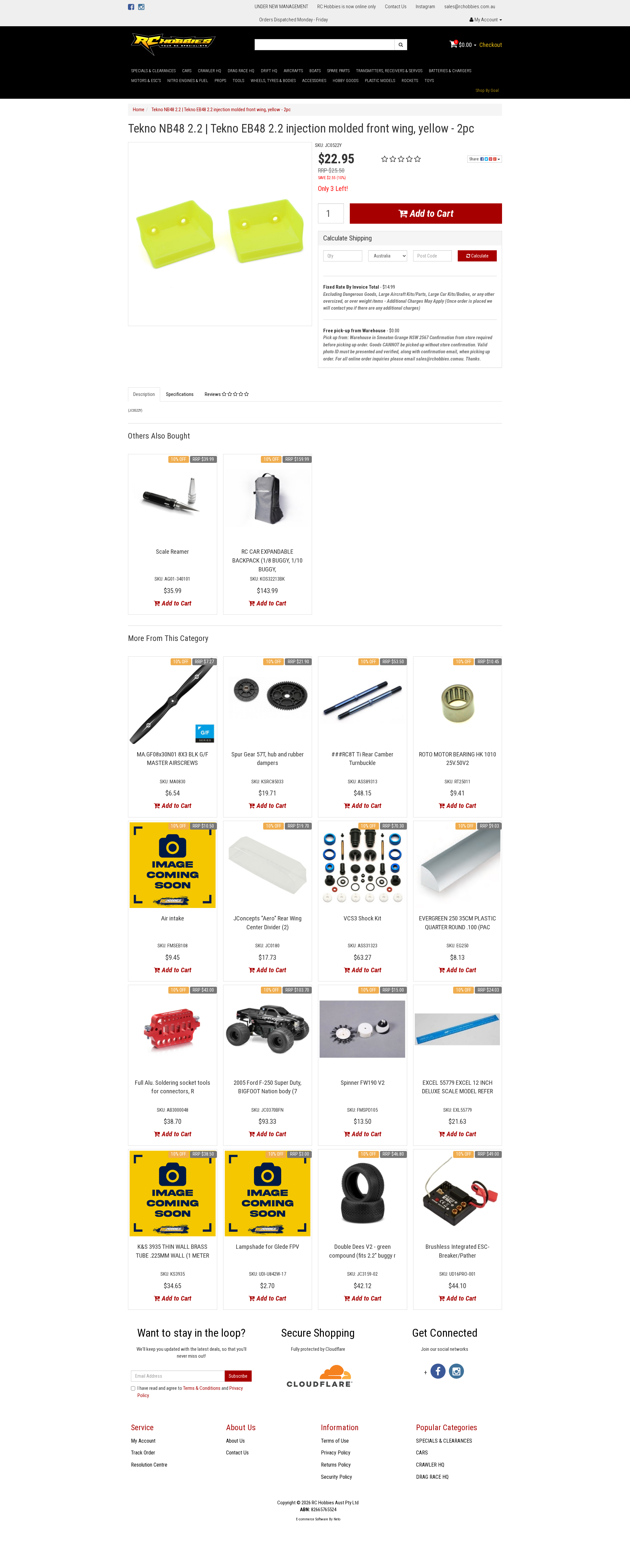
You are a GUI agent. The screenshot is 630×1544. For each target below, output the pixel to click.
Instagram (425, 7)
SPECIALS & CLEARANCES (153, 70)
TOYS (429, 80)
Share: (474, 159)
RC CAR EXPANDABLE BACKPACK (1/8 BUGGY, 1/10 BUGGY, (267, 560)
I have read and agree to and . (190, 1391)
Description (144, 394)
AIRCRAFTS (293, 70)
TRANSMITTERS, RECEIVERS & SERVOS (389, 70)
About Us (235, 1441)
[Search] (400, 44)
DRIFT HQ (269, 70)
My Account (143, 1441)
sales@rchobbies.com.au (469, 7)
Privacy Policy (335, 1453)
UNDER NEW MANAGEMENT (281, 7)
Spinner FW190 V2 (363, 1082)
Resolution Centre (149, 1465)
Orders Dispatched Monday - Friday (293, 20)
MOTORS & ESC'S (146, 80)
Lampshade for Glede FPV (267, 1246)
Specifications (180, 394)
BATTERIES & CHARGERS (450, 70)
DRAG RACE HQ (241, 70)
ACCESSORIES (314, 80)
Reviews (213, 394)
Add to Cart (430, 213)
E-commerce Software (312, 1519)
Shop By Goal (487, 90)
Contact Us (396, 7)
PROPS (220, 80)
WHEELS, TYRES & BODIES (273, 80)
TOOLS (238, 80)
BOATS (315, 70)
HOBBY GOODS (345, 80)
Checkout (490, 44)
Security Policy (336, 1477)
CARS (186, 70)
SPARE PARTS (338, 70)
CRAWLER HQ (209, 70)
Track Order (143, 1453)
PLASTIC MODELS (380, 80)
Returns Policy (336, 1465)
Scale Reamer (172, 551)
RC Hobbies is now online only (346, 7)
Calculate (479, 255)
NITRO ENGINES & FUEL (187, 80)
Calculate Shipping (347, 238)
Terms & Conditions (201, 1388)
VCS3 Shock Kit (362, 918)
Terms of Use (335, 1441)
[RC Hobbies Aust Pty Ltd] (173, 44)
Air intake (172, 918)
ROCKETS (410, 80)
